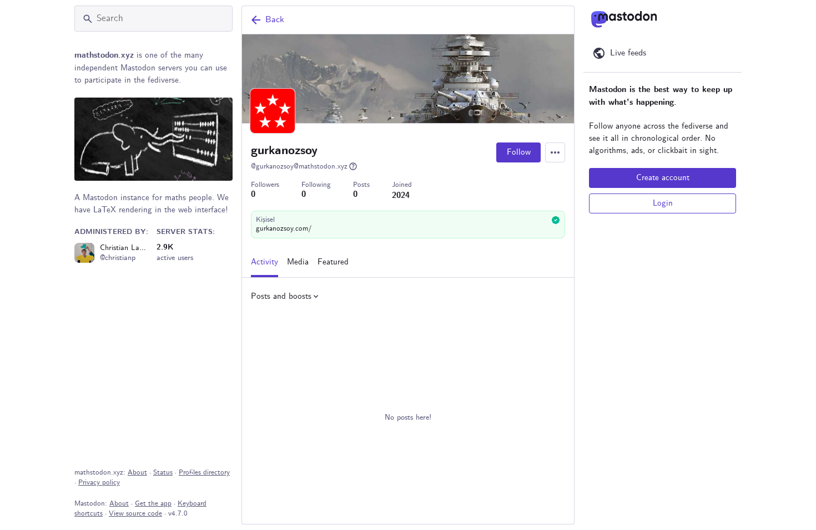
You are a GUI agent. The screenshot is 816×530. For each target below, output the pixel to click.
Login (663, 203)
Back (274, 20)
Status (163, 472)
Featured (333, 262)
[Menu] (555, 152)
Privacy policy (99, 482)
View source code (135, 513)
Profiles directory (204, 472)
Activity (264, 262)
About (137, 472)
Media (298, 262)
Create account (662, 178)
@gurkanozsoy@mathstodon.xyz (299, 166)
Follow (519, 152)
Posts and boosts (281, 296)
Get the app (153, 503)
